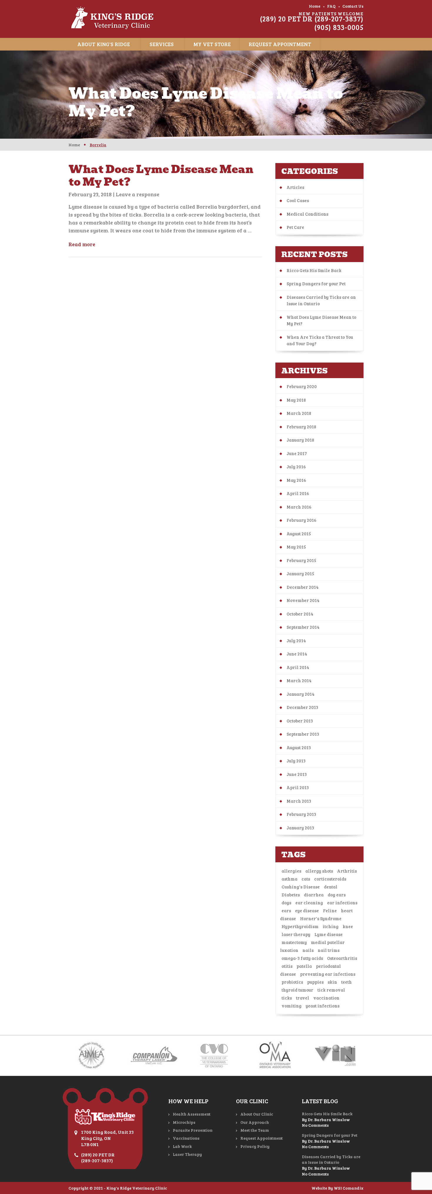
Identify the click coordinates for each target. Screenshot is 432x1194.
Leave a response (137, 194)
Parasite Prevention (192, 1130)
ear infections (342, 902)
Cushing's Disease (301, 887)
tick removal (331, 990)
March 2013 (299, 801)
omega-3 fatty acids (302, 958)
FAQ (331, 6)
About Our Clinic (256, 1114)
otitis (287, 966)
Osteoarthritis (342, 958)
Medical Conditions (307, 214)
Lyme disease (328, 934)
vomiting (292, 1006)
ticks (287, 998)
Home (314, 6)
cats (306, 879)
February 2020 (302, 386)
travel (302, 998)
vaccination (326, 998)
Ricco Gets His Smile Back (314, 270)
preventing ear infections (327, 974)
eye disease (307, 910)
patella (304, 966)
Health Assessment (191, 1114)
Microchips (184, 1122)
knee (348, 926)
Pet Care (295, 227)
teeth (346, 982)
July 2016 (296, 466)
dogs (286, 902)
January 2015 (300, 573)
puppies (315, 982)
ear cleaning (309, 902)
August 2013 (299, 747)
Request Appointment (280, 44)
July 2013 (296, 761)
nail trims (328, 950)
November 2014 (303, 600)
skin (332, 982)
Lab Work (182, 1146)
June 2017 (297, 453)
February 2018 (301, 427)
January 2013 (300, 828)
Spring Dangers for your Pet (316, 283)
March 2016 (299, 507)
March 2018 (299, 413)
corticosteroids (330, 879)
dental (330, 887)
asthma (289, 879)
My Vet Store (212, 44)
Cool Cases (298, 200)
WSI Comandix (349, 1188)
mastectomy (294, 942)
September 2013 (303, 734)
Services (162, 44)
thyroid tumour (297, 990)
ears (286, 910)
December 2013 (302, 707)
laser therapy (296, 934)
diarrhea (314, 895)
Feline (330, 910)
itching (331, 926)
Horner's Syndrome (320, 918)
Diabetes (291, 895)
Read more (81, 244)
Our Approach (254, 1122)
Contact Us (353, 6)
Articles (295, 187)
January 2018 (300, 440)
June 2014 (297, 654)
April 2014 (298, 667)
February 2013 (301, 814)
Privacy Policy (254, 1146)
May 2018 (296, 400)
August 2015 (299, 533)
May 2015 (296, 547)
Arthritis (347, 871)
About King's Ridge (103, 44)
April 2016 (298, 493)
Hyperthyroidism (300, 926)
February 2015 (301, 560)
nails (308, 950)
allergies (291, 871)
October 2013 (300, 721)
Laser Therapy (187, 1154)
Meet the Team (254, 1130)
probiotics (292, 982)
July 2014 (296, 640)
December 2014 (303, 587)
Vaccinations (186, 1138)
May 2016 (296, 480)
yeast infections (322, 1006)
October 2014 (300, 614)
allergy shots (319, 871)
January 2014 (300, 694)
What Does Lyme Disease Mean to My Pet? (160, 175)
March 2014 (299, 680)
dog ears (337, 895)
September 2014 (303, 627)
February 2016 (302, 520)
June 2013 (297, 774)
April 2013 (298, 787)
